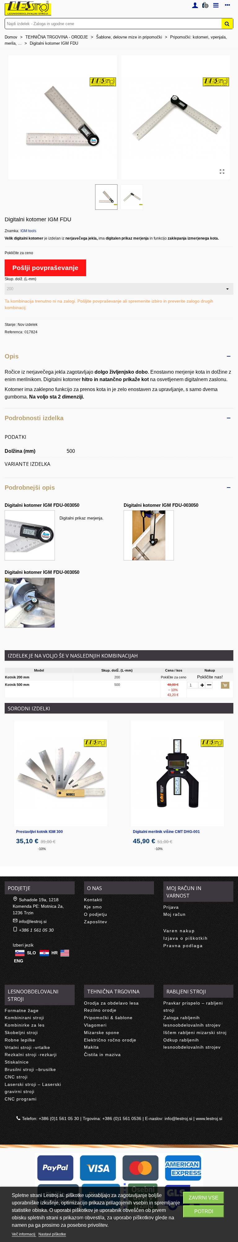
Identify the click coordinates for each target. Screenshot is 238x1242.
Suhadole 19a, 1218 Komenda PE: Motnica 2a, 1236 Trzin (38, 906)
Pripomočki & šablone (108, 1017)
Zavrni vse (203, 1197)
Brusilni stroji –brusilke (30, 1069)
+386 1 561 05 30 (36, 930)
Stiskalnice (17, 1062)
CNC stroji (16, 1076)
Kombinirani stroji (24, 1017)
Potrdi (203, 1211)
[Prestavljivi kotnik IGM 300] (60, 773)
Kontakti (93, 899)
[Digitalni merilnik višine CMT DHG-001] (177, 773)
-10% (42, 849)
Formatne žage (22, 1010)
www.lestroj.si (209, 1118)
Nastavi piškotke (52, 1234)
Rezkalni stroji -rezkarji (31, 1054)
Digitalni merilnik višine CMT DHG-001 (166, 832)
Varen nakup (179, 930)
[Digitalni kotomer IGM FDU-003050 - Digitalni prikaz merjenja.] (30, 535)
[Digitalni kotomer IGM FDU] (222, 171)
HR (54, 952)
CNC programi (21, 1098)
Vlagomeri (95, 1025)
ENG (18, 960)
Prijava (171, 907)
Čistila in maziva (102, 1054)
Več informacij (24, 1234)
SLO (31, 952)
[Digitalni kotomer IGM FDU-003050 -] (149, 535)
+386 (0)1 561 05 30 (59, 1118)
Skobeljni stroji (21, 1032)
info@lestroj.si (32, 921)
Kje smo (93, 906)
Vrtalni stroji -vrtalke (27, 1047)
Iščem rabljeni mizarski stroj (195, 1032)
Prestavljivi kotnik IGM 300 (39, 832)
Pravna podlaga (183, 945)
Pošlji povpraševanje (45, 267)
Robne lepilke (20, 1039)
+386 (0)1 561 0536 (121, 1118)
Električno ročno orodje (110, 1039)
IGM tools (28, 231)
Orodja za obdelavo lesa (111, 1003)
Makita (91, 1047)
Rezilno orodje (100, 1010)
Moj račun (174, 914)
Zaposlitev (95, 921)
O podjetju (95, 914)
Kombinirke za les (25, 1025)
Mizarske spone (101, 1032)
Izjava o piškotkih (185, 938)
